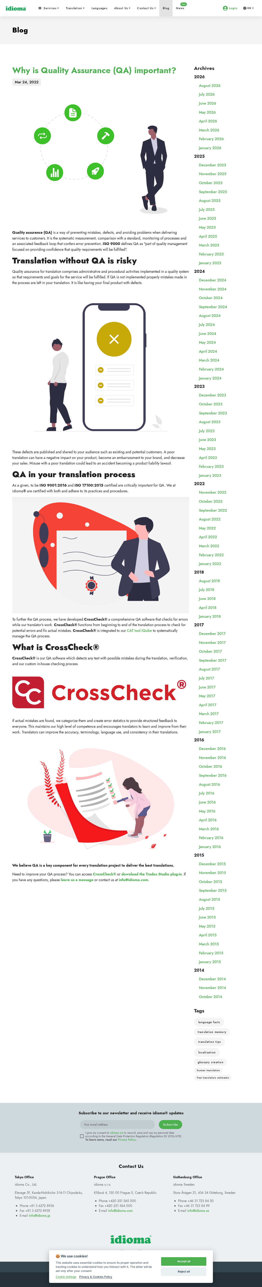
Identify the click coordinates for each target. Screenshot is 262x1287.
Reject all (184, 1271)
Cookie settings (66, 1276)
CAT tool (134, 630)
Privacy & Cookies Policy (95, 1276)
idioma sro (116, 1133)
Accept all (183, 1261)
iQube (146, 630)
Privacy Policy (127, 1140)
